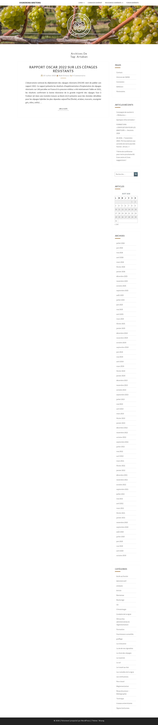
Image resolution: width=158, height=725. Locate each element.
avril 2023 (119, 409)
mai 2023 (119, 404)
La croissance (121, 644)
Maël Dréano (64, 75)
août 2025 (120, 295)
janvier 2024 (120, 376)
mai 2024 (119, 357)
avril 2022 (119, 456)
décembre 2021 (121, 475)
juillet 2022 (120, 447)
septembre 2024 (122, 347)
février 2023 (120, 418)
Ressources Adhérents (113, 3)
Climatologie (121, 609)
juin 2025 (119, 305)
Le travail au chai (122, 667)
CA (117, 605)
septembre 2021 (122, 489)
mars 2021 (120, 508)
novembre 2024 (122, 338)
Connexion (120, 82)
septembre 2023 (122, 395)
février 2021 (120, 513)
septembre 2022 (122, 442)
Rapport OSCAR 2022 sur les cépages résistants (63, 69)
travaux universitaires (124, 703)
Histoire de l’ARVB (123, 77)
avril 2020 (119, 551)
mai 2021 (119, 499)
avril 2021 (119, 503)
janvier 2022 (120, 470)
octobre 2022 (121, 437)
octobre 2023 (121, 390)
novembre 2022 (122, 432)
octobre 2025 (121, 286)
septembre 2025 (122, 290)
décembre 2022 (121, 428)
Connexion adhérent (95, 3)
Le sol (118, 662)
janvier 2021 (120, 518)
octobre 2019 (121, 555)
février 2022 (120, 466)
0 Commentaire (78, 75)
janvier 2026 (120, 271)
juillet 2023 (120, 399)
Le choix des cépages (123, 653)
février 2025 (120, 323)
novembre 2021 (122, 480)
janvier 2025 (120, 328)
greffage (119, 639)
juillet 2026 (120, 243)
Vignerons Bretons (30, 2)
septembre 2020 (122, 527)
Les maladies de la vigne (125, 672)
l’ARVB (80, 3)
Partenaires (120, 91)
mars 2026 (120, 262)
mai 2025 (119, 309)
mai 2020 (119, 546)
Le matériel (120, 658)
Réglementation (122, 686)
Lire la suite (64, 109)
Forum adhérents (132, 3)
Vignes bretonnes (122, 708)
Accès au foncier (122, 576)
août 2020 (120, 532)
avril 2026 (119, 257)
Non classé (120, 681)
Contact (119, 72)
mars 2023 (120, 413)
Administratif (121, 581)
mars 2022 (120, 461)
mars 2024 (120, 366)
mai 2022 (119, 451)
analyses (119, 586)
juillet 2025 (120, 300)
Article (118, 590)
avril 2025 (119, 314)
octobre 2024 (121, 342)
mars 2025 (120, 319)
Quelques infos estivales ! (125, 120)
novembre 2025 (122, 281)
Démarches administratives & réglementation (122, 622)
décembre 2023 (121, 380)
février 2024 (120, 371)
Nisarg (101, 721)
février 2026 (120, 267)
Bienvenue (120, 595)
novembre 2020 (122, 522)
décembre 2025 (121, 276)
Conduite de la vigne (123, 614)
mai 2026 (119, 252)
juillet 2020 (120, 537)
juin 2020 (119, 541)
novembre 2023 (122, 385)
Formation (120, 629)
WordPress (85, 721)
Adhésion (119, 87)
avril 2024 (119, 361)
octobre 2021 (121, 484)
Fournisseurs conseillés (124, 634)
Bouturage (120, 600)
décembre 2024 (121, 333)
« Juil (116, 224)
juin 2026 (119, 248)
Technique (120, 698)
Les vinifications (122, 677)
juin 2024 (119, 352)
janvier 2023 (120, 423)
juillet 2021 (120, 494)
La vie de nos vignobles (124, 648)
